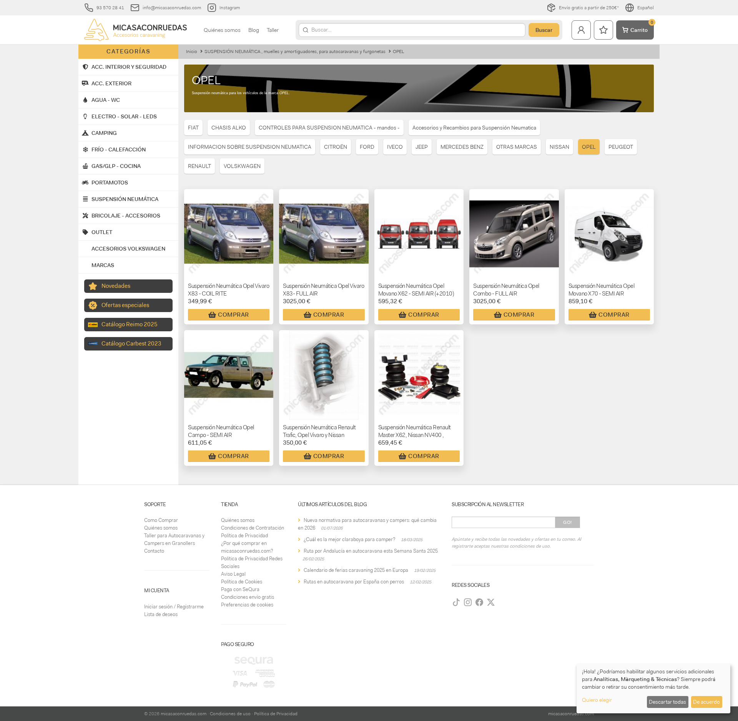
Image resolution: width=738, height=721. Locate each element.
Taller (273, 30)
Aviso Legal (233, 574)
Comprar (233, 315)
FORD (367, 146)
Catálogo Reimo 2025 (129, 324)
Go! (567, 522)
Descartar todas (667, 701)
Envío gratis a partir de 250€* (589, 8)
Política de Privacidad (244, 535)
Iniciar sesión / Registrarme (174, 606)
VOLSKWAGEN (242, 166)
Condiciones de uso (230, 714)
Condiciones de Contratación (252, 528)
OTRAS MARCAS (516, 146)
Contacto (154, 551)
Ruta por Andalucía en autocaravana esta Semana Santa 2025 (371, 551)
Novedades (115, 286)
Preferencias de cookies (247, 604)
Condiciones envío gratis (247, 597)
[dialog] (653, 688)
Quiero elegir (597, 699)
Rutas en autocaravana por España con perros (354, 581)
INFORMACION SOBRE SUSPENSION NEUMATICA (249, 146)
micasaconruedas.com (183, 714)
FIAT (193, 127)
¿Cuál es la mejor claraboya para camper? (349, 539)
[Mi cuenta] (581, 30)
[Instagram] (467, 602)
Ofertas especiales (125, 305)
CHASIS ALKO (228, 127)
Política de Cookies (241, 581)
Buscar (543, 30)
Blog (253, 30)
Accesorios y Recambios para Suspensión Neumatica (474, 127)
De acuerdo (706, 701)
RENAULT (199, 166)
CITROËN (335, 146)
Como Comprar (161, 520)
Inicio (191, 51)
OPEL (589, 146)
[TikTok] (456, 602)
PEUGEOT (620, 146)
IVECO (395, 146)
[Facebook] (479, 602)
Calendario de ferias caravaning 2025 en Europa (356, 570)
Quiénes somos (222, 30)
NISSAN (559, 146)
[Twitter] (490, 602)
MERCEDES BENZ (462, 146)
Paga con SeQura (240, 589)
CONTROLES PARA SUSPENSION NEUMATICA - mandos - (329, 127)
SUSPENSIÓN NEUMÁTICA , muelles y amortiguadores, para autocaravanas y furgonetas (295, 51)
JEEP (422, 146)
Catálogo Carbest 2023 (131, 343)
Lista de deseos (161, 614)
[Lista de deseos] (603, 30)
